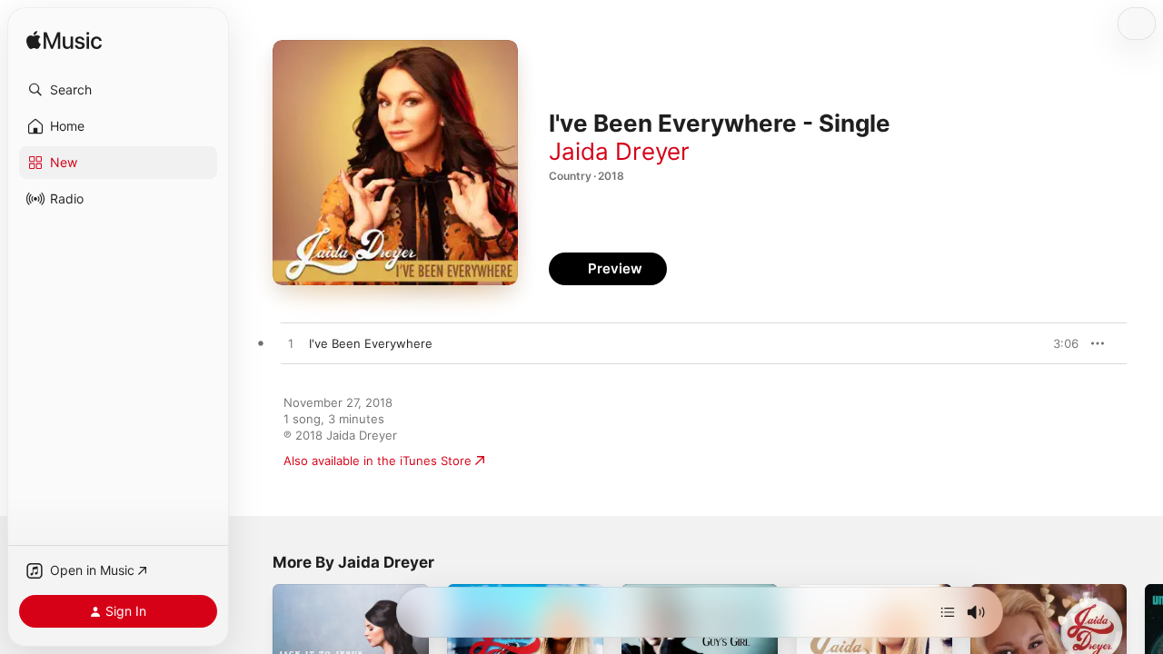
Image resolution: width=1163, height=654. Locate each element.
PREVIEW (1059, 343)
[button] (118, 89)
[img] (64, 41)
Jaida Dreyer (619, 151)
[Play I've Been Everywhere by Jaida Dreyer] (291, 344)
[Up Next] (948, 612)
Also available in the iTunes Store (377, 460)
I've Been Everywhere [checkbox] (370, 343)
